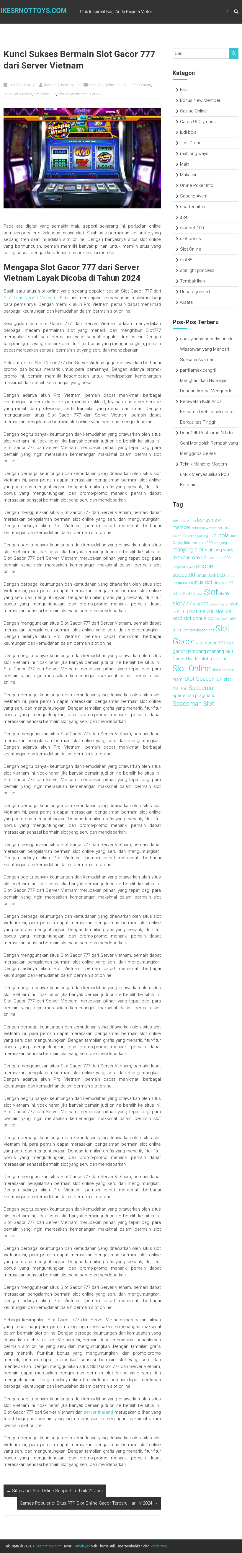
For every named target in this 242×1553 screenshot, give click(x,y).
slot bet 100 (192, 228)
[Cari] (233, 53)
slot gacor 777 (45, 94)
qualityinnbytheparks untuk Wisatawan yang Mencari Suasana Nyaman (206, 349)
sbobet (205, 566)
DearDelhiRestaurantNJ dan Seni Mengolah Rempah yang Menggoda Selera (209, 443)
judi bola (188, 132)
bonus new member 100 (210, 528)
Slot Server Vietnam (73, 94)
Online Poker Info (196, 185)
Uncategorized (195, 291)
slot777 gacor (219, 604)
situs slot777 (223, 583)
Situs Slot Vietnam (18, 94)
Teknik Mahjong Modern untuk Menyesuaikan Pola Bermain (205, 474)
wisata (186, 302)
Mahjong (220, 543)
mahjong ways (194, 153)
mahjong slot (188, 549)
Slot (211, 592)
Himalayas (81, 1546)
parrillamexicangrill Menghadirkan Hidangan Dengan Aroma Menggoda (206, 380)
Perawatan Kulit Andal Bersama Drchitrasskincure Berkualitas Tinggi (207, 412)
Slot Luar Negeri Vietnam (30, 298)
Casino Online (193, 111)
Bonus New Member (200, 100)
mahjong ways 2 (190, 557)
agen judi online (184, 520)
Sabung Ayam (193, 196)
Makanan (188, 174)
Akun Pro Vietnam (137, 85)
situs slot (203, 582)
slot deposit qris (201, 630)
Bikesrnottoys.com (47, 1546)
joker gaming (198, 536)
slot (93, 85)
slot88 (186, 259)
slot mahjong (214, 659)
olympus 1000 (219, 558)
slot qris (219, 669)
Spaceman (203, 687)
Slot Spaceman (203, 678)
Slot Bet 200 (202, 611)
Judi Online (191, 143)
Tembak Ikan (192, 281)
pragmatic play (184, 567)
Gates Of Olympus (198, 121)
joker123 (180, 535)
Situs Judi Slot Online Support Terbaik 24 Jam (54, 1490)
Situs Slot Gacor (188, 593)
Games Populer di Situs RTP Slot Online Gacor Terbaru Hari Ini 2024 (89, 1503)
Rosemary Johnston (59, 85)
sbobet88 (184, 575)
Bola (184, 89)
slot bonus (190, 238)
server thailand (98, 1412)
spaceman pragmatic (194, 695)
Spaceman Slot (193, 703)
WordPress (159, 1546)
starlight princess (197, 270)
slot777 (96, 94)
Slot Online (106, 85)
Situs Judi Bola (210, 575)
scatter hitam (193, 206)
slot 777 (200, 604)
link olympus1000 (198, 543)
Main (184, 164)
